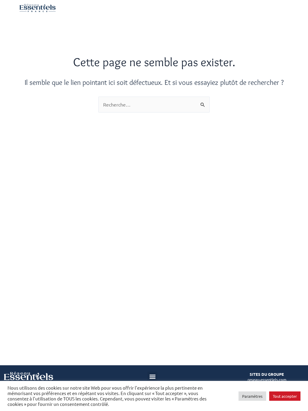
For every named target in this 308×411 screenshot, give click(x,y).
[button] (152, 377)
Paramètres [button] (252, 396)
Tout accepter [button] (285, 396)
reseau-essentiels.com (267, 379)
